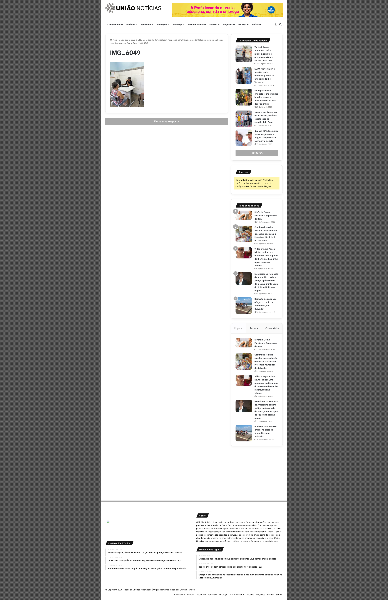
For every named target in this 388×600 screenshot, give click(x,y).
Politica (242, 24)
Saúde (255, 24)
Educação (162, 24)
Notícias (130, 24)
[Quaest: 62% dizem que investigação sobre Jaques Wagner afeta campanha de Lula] (244, 137)
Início (114, 40)
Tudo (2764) (256, 152)
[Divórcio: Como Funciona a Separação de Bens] (244, 215)
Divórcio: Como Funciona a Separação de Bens (265, 215)
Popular (238, 328)
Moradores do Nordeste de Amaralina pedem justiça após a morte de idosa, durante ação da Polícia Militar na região (266, 282)
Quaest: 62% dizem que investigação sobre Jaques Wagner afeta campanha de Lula (266, 135)
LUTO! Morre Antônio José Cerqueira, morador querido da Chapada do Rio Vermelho (264, 75)
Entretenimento (196, 24)
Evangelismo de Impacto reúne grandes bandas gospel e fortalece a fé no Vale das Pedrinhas (266, 97)
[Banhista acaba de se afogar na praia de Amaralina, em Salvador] (244, 305)
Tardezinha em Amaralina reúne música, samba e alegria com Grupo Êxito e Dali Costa (263, 53)
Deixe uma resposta (166, 121)
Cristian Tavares (187, 589)
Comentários (272, 328)
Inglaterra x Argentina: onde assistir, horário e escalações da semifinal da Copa (266, 117)
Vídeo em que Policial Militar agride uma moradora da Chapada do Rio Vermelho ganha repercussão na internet (266, 257)
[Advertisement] (257, 472)
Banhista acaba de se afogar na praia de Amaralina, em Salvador (265, 303)
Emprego (177, 24)
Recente (254, 328)
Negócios (227, 24)
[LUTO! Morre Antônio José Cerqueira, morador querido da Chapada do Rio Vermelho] (244, 75)
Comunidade (113, 24)
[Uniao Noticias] (133, 8)
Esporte (213, 24)
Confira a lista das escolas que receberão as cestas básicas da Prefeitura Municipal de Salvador (265, 233)
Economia (146, 24)
